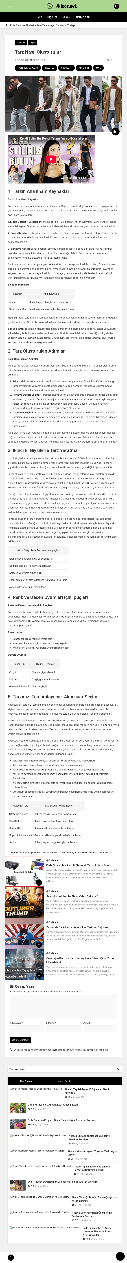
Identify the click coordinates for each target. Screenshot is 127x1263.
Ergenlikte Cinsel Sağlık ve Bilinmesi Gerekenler (34, 852)
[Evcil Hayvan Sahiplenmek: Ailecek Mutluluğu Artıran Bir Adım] (18, 1189)
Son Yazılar (26, 1081)
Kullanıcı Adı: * (16, 1023)
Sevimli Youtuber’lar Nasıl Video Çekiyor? (72, 896)
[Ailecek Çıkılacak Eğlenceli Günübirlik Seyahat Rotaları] (38, 1135)
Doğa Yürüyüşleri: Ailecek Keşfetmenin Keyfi (53, 1104)
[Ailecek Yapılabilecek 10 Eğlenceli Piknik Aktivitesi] (36, 1088)
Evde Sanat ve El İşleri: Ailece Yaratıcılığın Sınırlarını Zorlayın (43, 25)
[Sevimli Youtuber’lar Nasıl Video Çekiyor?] (24, 917)
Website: (87, 1023)
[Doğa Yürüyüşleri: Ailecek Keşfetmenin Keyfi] (18, 1112)
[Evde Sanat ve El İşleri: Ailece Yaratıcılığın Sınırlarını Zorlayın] (18, 1128)
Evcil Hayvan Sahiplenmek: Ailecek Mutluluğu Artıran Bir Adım (62, 1181)
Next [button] (120, 25)
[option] (66, 25)
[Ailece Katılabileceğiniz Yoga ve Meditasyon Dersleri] (37, 1150)
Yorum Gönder (20, 1040)
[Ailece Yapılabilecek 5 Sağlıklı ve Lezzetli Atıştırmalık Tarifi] (40, 1166)
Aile (39, 17)
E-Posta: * (51, 1023)
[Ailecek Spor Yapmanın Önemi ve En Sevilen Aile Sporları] (39, 1212)
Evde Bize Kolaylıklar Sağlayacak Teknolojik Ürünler (78, 865)
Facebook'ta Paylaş (28, 68)
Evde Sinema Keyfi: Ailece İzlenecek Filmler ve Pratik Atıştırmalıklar (97, 1232)
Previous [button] (115, 25)
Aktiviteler (83, 17)
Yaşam (66, 17)
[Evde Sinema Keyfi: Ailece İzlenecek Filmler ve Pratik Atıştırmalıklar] (45, 1227)
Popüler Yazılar (64, 1081)
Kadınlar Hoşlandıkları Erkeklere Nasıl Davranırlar (85, 852)
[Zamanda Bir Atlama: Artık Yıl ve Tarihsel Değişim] (24, 948)
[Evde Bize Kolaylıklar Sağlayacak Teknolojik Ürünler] (24, 886)
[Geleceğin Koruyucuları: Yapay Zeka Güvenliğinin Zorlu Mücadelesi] (24, 979)
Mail (98, 68)
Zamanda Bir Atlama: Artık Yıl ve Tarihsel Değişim (77, 927)
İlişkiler (52, 17)
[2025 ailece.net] (63, 6)
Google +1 (66, 68)
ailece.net (30, 59)
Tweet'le (49, 68)
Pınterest (84, 68)
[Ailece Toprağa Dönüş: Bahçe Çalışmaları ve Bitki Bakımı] (39, 1196)
